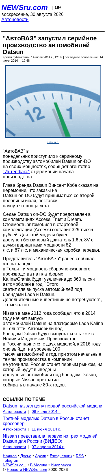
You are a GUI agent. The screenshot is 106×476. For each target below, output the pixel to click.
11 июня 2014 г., (46, 429)
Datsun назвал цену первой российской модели (52, 405)
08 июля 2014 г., (47, 411)
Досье (25, 456)
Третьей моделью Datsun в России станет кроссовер (46, 421)
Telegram (11, 460)
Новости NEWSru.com (27, 469)
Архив (40, 456)
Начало (10, 456)
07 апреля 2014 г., (48, 446)
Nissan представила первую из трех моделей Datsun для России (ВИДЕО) (50, 439)
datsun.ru (53, 142)
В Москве (38, 465)
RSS (80, 456)
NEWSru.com (24, 7)
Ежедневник (61, 456)
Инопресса (61, 465)
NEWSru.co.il (14, 465)
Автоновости (15, 19)
